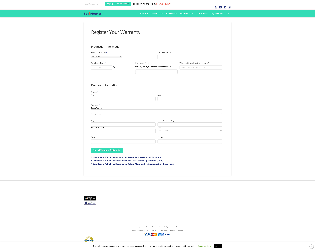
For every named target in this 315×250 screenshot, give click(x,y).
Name (94, 92)
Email (94, 137)
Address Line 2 (96, 114)
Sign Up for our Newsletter (118, 3)
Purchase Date (98, 63)
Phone (161, 137)
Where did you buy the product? (195, 63)
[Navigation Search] (228, 13)
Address (95, 105)
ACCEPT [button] (217, 246)
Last (159, 95)
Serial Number (164, 52)
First (92, 95)
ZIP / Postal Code (97, 127)
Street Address (96, 108)
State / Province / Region (167, 121)
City (92, 121)
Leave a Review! (163, 3)
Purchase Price (142, 63)
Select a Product (99, 52)
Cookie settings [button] (204, 246)
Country (161, 127)
